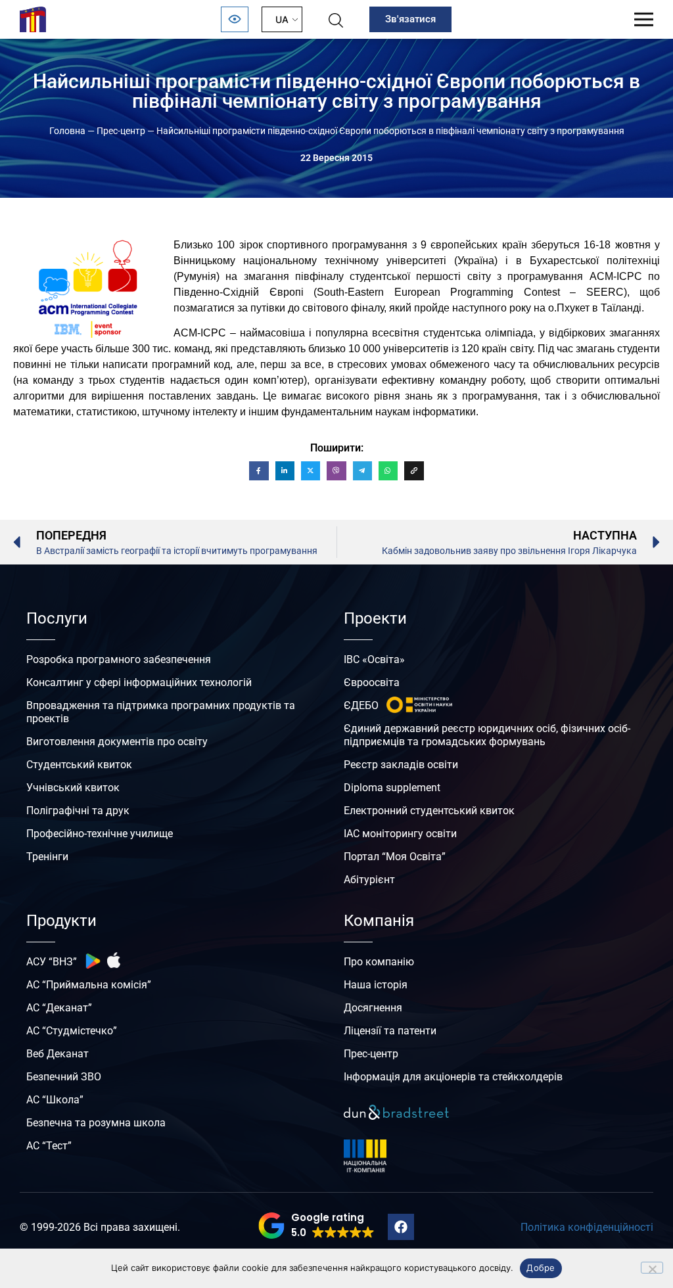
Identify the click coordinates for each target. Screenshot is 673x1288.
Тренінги (47, 856)
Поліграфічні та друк (77, 810)
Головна (67, 131)
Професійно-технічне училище (99, 833)
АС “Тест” (49, 1145)
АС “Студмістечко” (71, 1030)
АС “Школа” (54, 1099)
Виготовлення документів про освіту (117, 741)
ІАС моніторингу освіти (400, 833)
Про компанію (379, 961)
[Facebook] (401, 1227)
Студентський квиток (79, 764)
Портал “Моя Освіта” (395, 856)
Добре (540, 1267)
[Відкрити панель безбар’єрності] (234, 19)
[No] (652, 1268)
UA (282, 19)
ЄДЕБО (361, 705)
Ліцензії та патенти (390, 1030)
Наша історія (375, 984)
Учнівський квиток (73, 787)
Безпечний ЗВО (63, 1076)
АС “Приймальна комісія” (88, 984)
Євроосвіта (372, 682)
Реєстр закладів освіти (401, 764)
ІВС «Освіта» (374, 659)
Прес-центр (121, 131)
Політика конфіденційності (587, 1227)
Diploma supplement (392, 787)
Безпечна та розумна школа (96, 1122)
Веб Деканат (57, 1053)
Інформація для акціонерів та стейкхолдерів (453, 1076)
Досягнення (373, 1007)
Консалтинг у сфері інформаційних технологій (139, 682)
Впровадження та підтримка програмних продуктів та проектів (160, 712)
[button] (316, 1225)
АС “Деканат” (59, 1007)
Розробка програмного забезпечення (118, 659)
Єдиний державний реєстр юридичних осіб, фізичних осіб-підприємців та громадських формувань (487, 735)
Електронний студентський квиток (429, 810)
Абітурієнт (369, 879)
